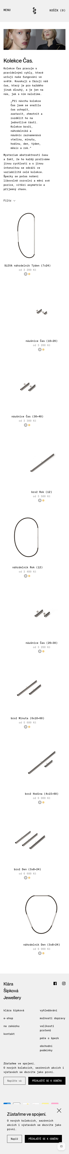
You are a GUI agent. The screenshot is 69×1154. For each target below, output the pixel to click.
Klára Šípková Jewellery (12, 990)
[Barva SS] (26, 274)
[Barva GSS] (29, 274)
